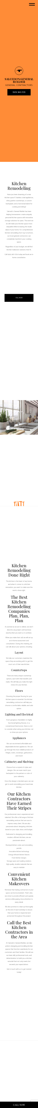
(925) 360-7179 (19, 92)
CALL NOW (19, 1104)
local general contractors (19, 236)
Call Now (19, 298)
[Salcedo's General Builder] (19, 70)
